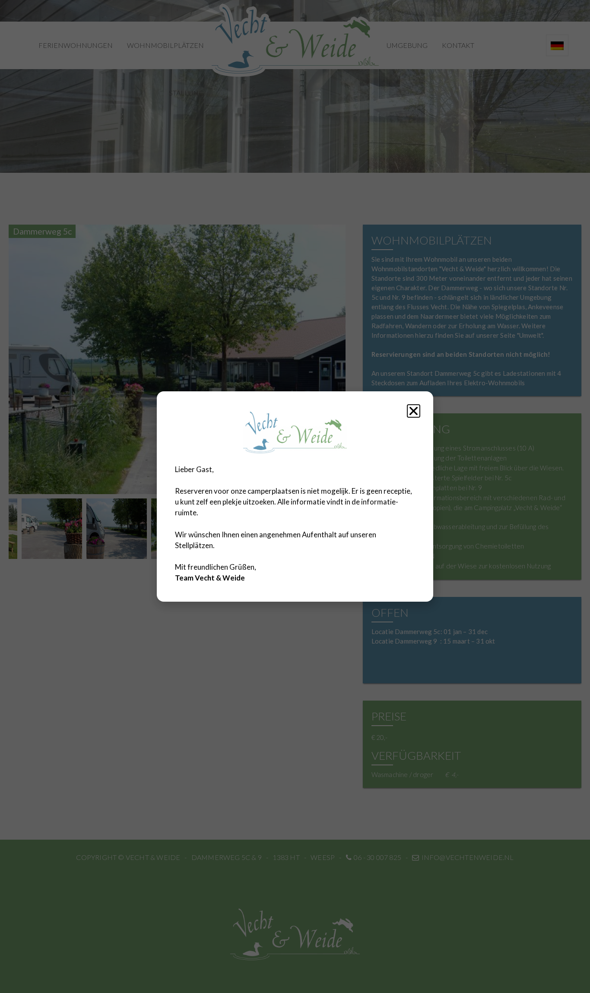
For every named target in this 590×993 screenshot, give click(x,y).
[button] (413, 411)
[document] (295, 496)
